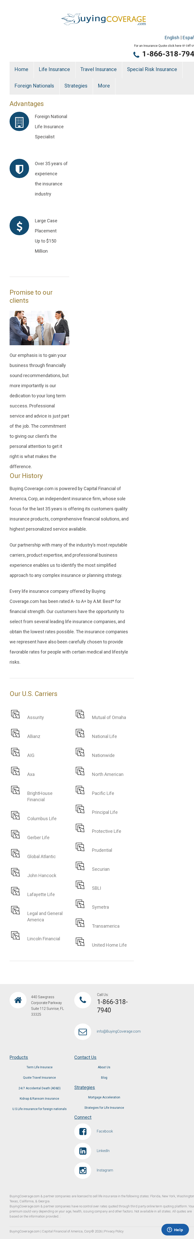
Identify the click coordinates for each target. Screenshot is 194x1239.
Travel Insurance (98, 69)
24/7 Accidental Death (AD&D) (39, 1088)
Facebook (105, 1131)
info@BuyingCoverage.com (119, 1031)
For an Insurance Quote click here (157, 46)
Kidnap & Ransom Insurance (39, 1098)
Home (21, 69)
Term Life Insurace (40, 1067)
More (104, 86)
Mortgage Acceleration (104, 1097)
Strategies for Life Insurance (104, 1108)
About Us (104, 1067)
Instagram (105, 1170)
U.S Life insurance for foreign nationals (39, 1109)
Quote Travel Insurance (39, 1078)
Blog (104, 1078)
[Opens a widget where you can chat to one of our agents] (175, 1230)
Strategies (75, 86)
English (172, 37)
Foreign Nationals (34, 86)
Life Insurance (54, 69)
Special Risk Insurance (152, 69)
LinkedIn (103, 1151)
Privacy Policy (114, 1231)
